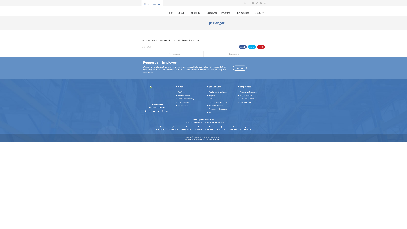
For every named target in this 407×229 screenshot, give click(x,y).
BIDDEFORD (173, 129)
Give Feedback (183, 102)
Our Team (182, 92)
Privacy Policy (183, 105)
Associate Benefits (216, 105)
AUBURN (198, 129)
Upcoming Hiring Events (218, 102)
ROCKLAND (221, 129)
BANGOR (233, 129)
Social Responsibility (186, 99)
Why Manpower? (246, 95)
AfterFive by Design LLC (214, 139)
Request (240, 68)
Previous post (174, 54)
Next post (233, 54)
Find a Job (213, 99)
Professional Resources (218, 109)
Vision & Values (184, 95)
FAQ (210, 112)
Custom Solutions (247, 99)
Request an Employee (248, 92)
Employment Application (218, 92)
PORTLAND (160, 129)
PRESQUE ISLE (245, 129)
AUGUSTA (209, 129)
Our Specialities (246, 102)
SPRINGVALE (186, 129)
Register (212, 95)
